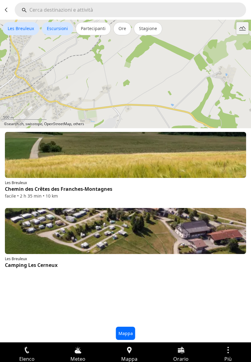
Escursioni (57, 28)
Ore (122, 28)
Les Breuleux (21, 28)
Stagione (148, 28)
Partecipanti (93, 28)
